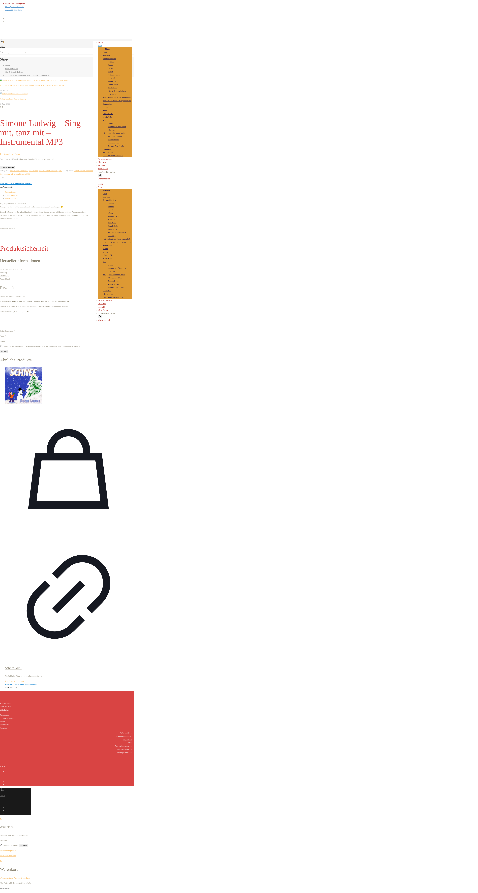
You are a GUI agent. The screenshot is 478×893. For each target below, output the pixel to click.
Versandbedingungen (124, 736)
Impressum (127, 740)
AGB (130, 743)
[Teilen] (6, 888)
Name (3, 336)
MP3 (60, 171)
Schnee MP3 (13, 668)
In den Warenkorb (7, 167)
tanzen (16, 174)
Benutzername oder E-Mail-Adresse (14, 835)
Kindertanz (88, 171)
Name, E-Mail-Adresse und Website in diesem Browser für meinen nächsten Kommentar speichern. (41, 346)
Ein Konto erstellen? (8, 856)
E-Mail (3, 341)
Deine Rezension (7, 331)
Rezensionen (10, 198)
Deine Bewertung (7, 312)
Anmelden (23, 845)
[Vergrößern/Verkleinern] (1, 888)
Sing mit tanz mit (6, 174)
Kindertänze (33, 171)
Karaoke (22, 174)
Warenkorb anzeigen (22, 878)
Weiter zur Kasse (6, 878)
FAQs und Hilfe (126, 733)
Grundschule (79, 171)
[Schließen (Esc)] (8, 888)
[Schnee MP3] (68, 386)
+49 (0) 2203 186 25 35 (14, 7)
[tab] (68, 192)
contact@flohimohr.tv (13, 10)
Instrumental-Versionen (19, 171)
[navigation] (239, 869)
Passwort (4, 840)
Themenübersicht (11, 69)
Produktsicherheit (12, 195)
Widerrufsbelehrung (124, 749)
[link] (26, 53)
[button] (16, 184)
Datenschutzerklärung (123, 746)
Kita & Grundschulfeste (14, 72)
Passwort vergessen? (8, 851)
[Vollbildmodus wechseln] (3, 888)
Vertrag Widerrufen (124, 753)
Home (7, 65)
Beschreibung (10, 192)
